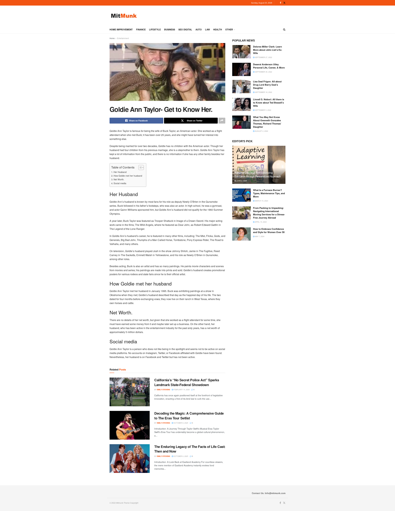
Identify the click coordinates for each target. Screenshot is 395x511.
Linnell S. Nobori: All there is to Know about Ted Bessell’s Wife (268, 103)
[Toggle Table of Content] (139, 167)
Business (169, 29)
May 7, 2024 (259, 236)
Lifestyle (155, 29)
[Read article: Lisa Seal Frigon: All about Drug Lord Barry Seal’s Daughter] (241, 86)
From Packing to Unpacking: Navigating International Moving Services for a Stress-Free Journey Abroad (269, 212)
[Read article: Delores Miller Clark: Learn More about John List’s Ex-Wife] (241, 51)
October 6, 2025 (180, 456)
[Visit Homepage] (124, 15)
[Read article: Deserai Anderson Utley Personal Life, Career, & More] (241, 69)
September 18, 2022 (263, 92)
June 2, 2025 (241, 180)
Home (112, 38)
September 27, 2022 (263, 57)
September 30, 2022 (263, 71)
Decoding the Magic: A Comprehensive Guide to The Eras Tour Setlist (189, 415)
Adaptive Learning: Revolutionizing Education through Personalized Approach (258, 174)
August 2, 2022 (261, 131)
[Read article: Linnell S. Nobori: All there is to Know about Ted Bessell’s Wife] (241, 104)
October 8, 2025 (180, 423)
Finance (141, 29)
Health (217, 29)
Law (207, 29)
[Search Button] (284, 29)
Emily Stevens (163, 389)
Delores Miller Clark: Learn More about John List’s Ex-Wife (267, 50)
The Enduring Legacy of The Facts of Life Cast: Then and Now (189, 449)
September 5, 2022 (262, 110)
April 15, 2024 (260, 222)
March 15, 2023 (261, 200)
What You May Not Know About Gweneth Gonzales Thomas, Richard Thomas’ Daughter (267, 121)
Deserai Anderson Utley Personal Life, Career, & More (269, 66)
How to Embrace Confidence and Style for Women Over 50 (269, 230)
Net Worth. (119, 179)
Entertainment (123, 38)
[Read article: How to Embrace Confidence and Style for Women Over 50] (241, 234)
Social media (120, 183)
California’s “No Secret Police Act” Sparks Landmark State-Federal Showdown (186, 382)
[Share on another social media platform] (221, 121)
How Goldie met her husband (128, 175)
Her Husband (120, 172)
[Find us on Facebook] (280, 3)
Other (229, 29)
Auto (198, 29)
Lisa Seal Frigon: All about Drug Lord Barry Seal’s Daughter (267, 85)
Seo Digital (185, 29)
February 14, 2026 (181, 389)
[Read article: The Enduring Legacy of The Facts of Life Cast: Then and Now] (130, 458)
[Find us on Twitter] (284, 3)
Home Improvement (121, 29)
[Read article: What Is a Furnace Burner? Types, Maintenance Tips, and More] (241, 195)
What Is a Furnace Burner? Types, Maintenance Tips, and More (269, 193)
